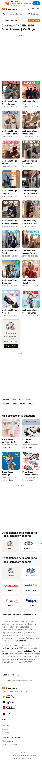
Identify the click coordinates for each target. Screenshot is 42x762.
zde (16, 659)
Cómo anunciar (7, 741)
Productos (6, 732)
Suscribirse (35, 20)
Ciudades (5, 729)
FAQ (3, 723)
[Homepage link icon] (9, 681)
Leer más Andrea (11, 675)
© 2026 (21, 753)
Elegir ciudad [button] (35, 14)
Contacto (5, 726)
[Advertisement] (21, 57)
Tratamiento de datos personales (21, 759)
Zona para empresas (10, 744)
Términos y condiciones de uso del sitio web (21, 756)
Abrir (36, 3)
